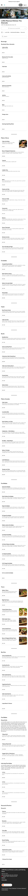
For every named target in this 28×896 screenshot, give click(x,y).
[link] (6, 32)
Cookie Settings (5, 889)
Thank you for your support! (14, 1)
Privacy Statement (12, 888)
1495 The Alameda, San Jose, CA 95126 (10, 874)
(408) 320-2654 (5, 873)
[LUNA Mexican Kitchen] (4, 5)
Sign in (25, 5)
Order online (4, 879)
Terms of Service (5, 888)
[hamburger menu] (1, 5)
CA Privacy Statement (21, 888)
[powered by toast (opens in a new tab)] (7, 885)
